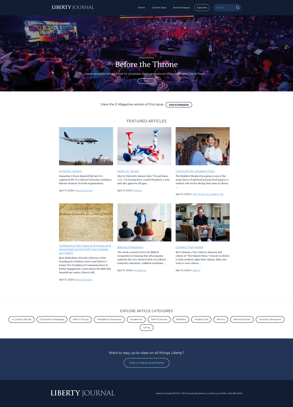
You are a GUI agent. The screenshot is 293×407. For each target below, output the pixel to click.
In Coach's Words (21, 319)
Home (141, 7)
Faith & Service (201, 194)
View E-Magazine (179, 104)
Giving (146, 327)
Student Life (216, 194)
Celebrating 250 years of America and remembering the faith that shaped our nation (85, 249)
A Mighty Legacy (70, 171)
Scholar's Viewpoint (270, 319)
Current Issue (159, 7)
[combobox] (227, 7)
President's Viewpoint (109, 319)
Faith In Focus (80, 319)
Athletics (181, 319)
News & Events (84, 190)
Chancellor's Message (52, 319)
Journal (83, 394)
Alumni (138, 190)
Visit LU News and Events (146, 363)
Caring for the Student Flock (195, 171)
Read (146, 81)
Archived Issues (181, 7)
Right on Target (128, 171)
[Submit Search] (237, 7)
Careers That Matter (189, 247)
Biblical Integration (130, 247)
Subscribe (202, 7)
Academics (140, 270)
